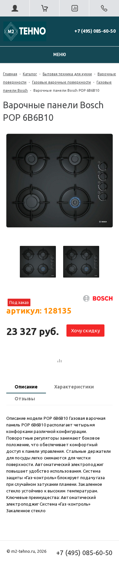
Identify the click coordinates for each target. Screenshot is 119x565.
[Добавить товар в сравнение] (59, 361)
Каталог (30, 74)
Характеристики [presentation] (74, 386)
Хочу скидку (85, 330)
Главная (10, 74)
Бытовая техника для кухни (67, 74)
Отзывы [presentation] (25, 398)
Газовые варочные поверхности (61, 82)
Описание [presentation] (26, 386)
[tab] (26, 387)
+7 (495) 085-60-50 (95, 31)
